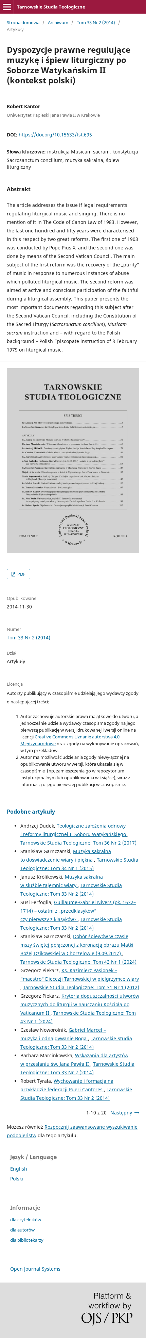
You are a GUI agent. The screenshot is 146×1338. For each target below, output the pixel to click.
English (18, 1168)
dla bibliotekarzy (26, 1240)
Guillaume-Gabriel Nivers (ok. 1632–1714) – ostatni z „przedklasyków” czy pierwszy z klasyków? (78, 911)
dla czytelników (25, 1220)
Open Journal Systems (35, 1269)
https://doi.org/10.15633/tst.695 (55, 134)
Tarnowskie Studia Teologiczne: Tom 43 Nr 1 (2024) (78, 962)
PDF (20, 574)
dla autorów (22, 1230)
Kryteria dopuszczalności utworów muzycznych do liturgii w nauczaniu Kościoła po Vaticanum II (79, 1004)
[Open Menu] (7, 7)
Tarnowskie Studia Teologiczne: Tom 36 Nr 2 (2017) (78, 842)
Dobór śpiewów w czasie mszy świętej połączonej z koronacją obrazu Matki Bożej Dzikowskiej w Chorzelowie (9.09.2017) (76, 945)
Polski (16, 1178)
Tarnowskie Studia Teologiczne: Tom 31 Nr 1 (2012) (81, 987)
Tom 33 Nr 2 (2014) (96, 22)
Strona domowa (23, 22)
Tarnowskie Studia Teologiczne (51, 7)
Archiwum (58, 22)
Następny (121, 1112)
